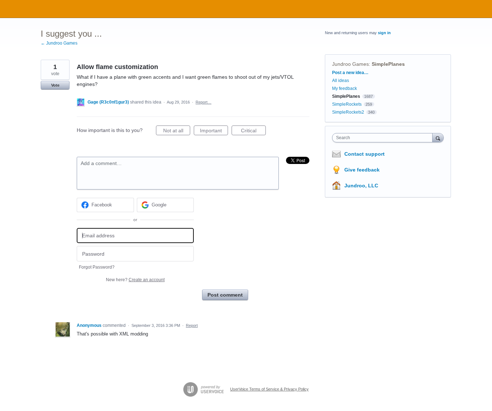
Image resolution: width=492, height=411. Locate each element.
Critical (253, 131)
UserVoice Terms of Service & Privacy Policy (269, 389)
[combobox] (384, 137)
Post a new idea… (350, 72)
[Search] (438, 137)
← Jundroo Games (59, 43)
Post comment (225, 295)
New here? (135, 279)
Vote (55, 85)
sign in (384, 33)
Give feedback (362, 170)
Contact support (364, 153)
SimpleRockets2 (348, 112)
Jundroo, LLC (361, 185)
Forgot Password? (97, 267)
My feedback (344, 88)
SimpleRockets (347, 104)
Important (214, 131)
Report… (203, 102)
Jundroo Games (350, 64)
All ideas (340, 80)
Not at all (176, 131)
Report (192, 325)
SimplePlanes (388, 64)
